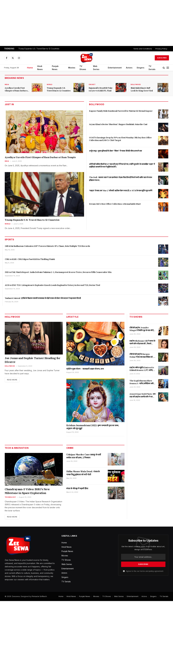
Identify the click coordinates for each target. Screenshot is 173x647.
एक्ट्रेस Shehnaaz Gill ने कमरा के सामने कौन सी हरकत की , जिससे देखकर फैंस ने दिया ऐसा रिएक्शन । (142, 342)
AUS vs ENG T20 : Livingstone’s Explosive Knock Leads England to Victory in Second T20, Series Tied (52, 285)
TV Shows (82, 67)
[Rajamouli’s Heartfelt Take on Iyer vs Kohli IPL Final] (121, 87)
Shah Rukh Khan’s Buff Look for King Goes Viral (142, 89)
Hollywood (10, 366)
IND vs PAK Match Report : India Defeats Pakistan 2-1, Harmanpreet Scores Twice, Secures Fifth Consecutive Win (58, 272)
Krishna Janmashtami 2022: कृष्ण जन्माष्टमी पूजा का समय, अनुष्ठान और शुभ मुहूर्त (92, 427)
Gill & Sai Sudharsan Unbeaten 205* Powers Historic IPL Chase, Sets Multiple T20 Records (47, 246)
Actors (129, 67)
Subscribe (162, 58)
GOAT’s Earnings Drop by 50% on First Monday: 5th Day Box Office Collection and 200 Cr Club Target (120, 139)
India (7, 84)
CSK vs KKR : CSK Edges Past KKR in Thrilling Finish (30, 259)
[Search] (163, 68)
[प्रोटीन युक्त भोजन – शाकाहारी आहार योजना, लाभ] (95, 343)
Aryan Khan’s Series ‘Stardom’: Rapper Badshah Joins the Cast (118, 124)
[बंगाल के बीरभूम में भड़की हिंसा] (116, 493)
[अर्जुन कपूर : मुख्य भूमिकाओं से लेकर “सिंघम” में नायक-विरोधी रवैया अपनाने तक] (163, 153)
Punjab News (55, 67)
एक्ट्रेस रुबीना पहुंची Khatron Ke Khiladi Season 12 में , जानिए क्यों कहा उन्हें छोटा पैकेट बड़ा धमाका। (142, 369)
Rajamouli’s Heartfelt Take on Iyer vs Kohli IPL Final (100, 89)
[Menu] (168, 68)
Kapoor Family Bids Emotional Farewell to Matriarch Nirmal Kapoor (120, 111)
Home (30, 67)
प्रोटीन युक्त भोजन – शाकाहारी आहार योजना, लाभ (85, 368)
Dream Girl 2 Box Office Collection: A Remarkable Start (115, 204)
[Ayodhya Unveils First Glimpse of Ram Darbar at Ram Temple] (37, 87)
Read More (12, 380)
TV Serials (152, 67)
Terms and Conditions (142, 49)
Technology (10, 497)
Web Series (96, 67)
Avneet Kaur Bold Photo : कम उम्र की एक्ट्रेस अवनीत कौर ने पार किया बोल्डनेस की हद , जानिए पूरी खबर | (142, 395)
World (49, 84)
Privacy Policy (161, 49)
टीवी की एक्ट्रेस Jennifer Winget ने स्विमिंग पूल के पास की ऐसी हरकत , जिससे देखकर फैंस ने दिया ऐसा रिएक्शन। (142, 329)
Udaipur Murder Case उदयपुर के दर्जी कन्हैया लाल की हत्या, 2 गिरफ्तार (83, 456)
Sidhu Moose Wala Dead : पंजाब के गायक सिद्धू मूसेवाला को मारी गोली (83, 473)
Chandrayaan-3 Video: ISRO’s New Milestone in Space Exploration (27, 491)
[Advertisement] (86, 23)
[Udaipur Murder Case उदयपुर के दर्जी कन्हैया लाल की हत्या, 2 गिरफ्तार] (116, 459)
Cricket (92, 84)
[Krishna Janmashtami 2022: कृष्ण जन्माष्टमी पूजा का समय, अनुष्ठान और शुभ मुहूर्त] (95, 400)
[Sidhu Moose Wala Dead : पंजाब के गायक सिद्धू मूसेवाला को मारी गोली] (116, 476)
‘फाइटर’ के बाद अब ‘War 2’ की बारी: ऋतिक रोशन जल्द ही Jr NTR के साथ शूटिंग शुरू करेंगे (120, 190)
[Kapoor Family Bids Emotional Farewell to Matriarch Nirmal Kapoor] (163, 114)
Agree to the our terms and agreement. (144, 571)
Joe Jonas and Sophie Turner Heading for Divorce (32, 360)
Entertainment (115, 67)
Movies (71, 67)
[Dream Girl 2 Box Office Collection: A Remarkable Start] (163, 207)
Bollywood (136, 84)
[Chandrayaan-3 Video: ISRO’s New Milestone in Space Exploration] (34, 469)
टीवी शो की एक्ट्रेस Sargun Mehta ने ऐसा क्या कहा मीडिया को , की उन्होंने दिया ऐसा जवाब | (142, 355)
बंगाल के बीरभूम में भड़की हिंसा (77, 488)
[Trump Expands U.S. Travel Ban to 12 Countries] (79, 87)
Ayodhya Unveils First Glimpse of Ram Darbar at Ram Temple (16, 89)
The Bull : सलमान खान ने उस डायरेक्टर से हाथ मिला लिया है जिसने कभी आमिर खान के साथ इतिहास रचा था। (120, 178)
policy (151, 571)
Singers (140, 67)
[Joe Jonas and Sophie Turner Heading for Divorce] (34, 338)
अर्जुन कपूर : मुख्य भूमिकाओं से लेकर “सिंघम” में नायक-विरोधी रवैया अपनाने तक (115, 150)
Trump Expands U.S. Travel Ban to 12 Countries (38, 49)
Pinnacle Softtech (39, 596)
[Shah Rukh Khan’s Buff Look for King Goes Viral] (162, 87)
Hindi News (40, 67)
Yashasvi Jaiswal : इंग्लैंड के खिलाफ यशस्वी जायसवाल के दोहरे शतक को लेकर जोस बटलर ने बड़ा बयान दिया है (43, 298)
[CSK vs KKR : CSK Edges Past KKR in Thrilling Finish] (163, 262)
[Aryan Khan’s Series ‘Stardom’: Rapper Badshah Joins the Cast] (163, 127)
